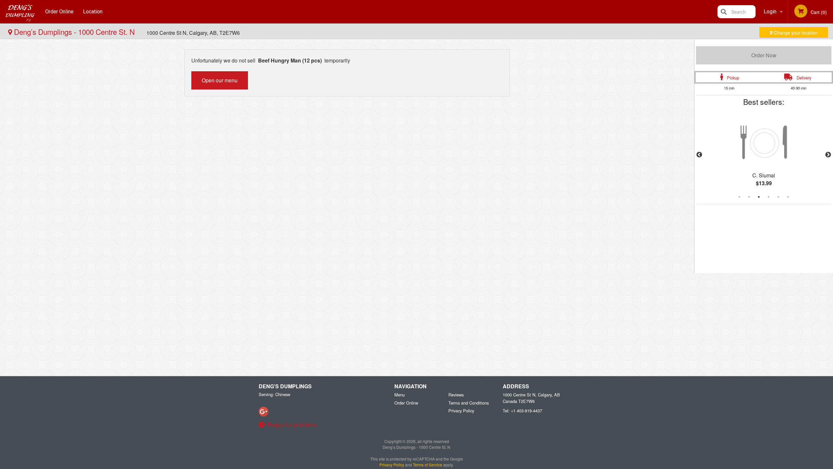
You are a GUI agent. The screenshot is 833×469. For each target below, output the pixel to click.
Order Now (763, 55)
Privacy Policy (461, 410)
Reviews (456, 395)
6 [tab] (788, 197)
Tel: (522, 410)
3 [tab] (759, 197)
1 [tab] (739, 197)
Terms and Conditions (468, 403)
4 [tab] (768, 197)
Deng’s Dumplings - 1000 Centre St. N (74, 31)
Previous (699, 155)
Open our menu (220, 80)
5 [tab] (778, 197)
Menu (399, 395)
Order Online (59, 11)
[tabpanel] (764, 155)
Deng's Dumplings (285, 386)
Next (828, 155)
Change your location (795, 32)
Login (770, 11)
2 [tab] (749, 197)
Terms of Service (427, 464)
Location (92, 11)
